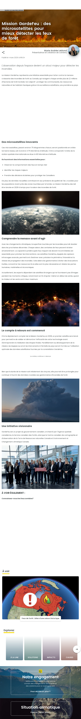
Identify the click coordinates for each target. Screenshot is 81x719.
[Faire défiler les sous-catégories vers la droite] (76, 649)
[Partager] (3, 52)
